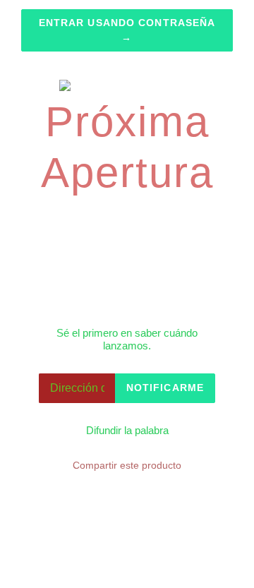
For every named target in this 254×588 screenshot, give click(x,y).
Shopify (196, 560)
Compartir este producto (127, 465)
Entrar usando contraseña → (127, 30)
